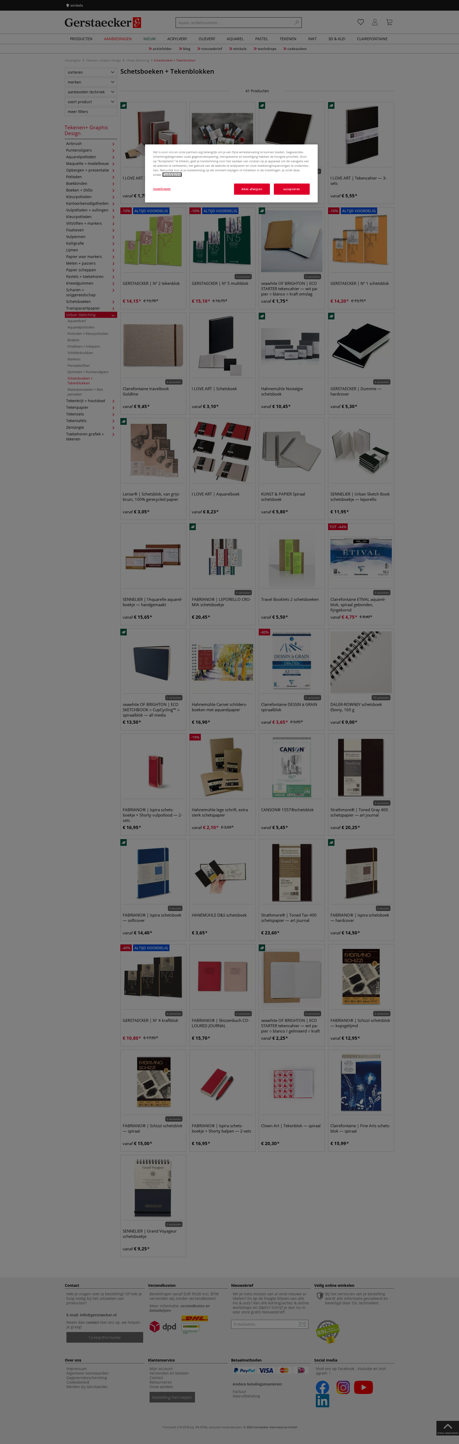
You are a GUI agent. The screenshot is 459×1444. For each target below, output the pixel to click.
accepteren (291, 189)
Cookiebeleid (172, 175)
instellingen (162, 189)
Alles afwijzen (251, 189)
